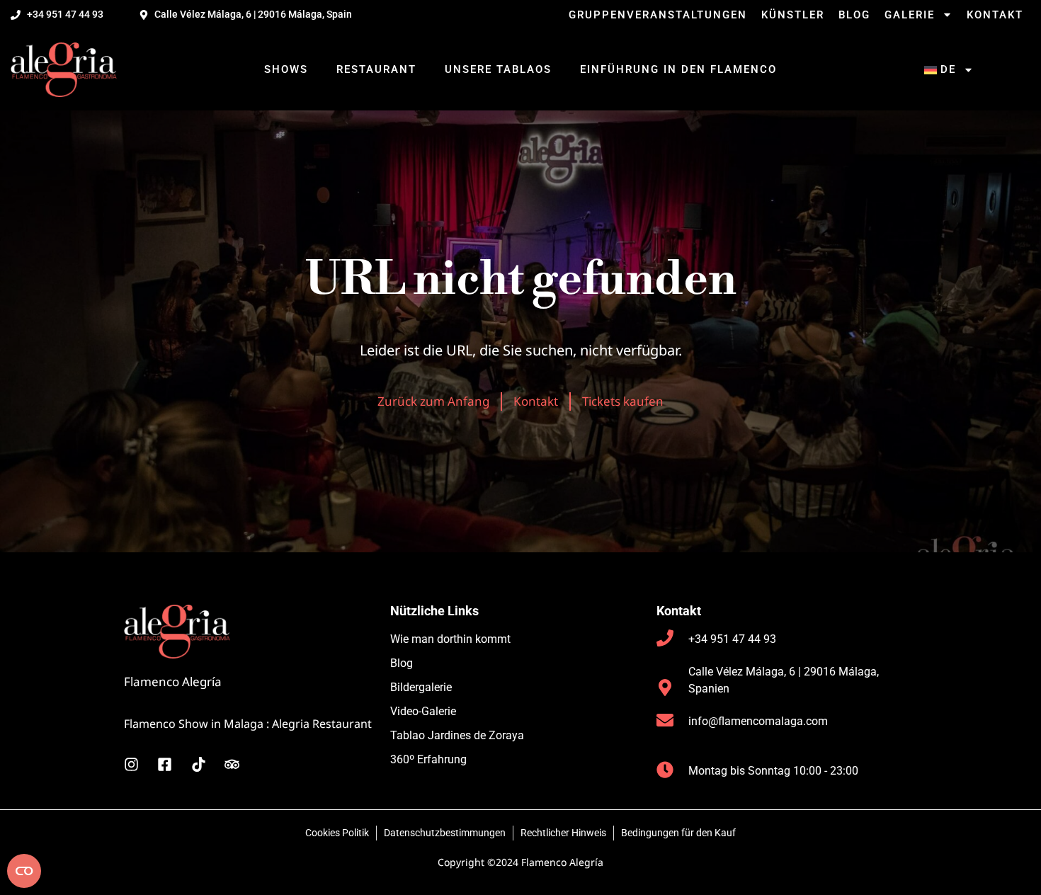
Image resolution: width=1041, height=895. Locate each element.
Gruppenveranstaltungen (658, 15)
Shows (286, 69)
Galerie (909, 15)
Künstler (792, 15)
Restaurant (376, 69)
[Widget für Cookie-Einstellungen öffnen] (24, 871)
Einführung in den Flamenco (678, 69)
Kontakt (995, 15)
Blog (854, 15)
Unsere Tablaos (498, 69)
